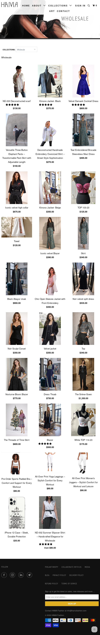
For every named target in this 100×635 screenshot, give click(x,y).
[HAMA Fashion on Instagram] (13, 575)
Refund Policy (51, 583)
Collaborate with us (71, 567)
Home (26, 6)
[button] (13, 104)
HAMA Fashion (58, 615)
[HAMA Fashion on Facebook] (4, 575)
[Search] (89, 5)
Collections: (9, 49)
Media (87, 567)
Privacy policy (59, 575)
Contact (63, 11)
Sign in (80, 6)
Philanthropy (51, 567)
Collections (59, 6)
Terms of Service (69, 583)
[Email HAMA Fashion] (30, 575)
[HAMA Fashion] (9, 4)
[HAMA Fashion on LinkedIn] (21, 575)
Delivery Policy (76, 575)
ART (52, 11)
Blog (47, 575)
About (37, 6)
